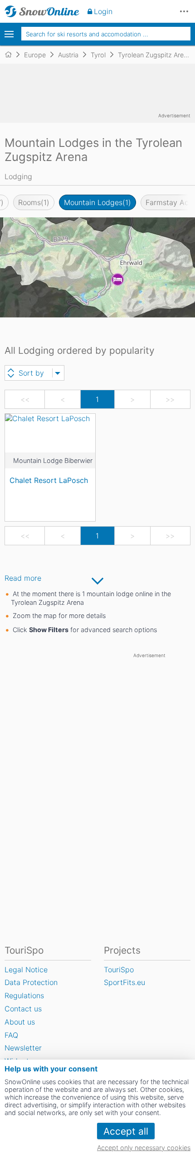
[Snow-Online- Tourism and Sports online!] (12, 54)
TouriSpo (119, 969)
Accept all (125, 1131)
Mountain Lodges (97, 202)
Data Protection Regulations (31, 989)
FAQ (11, 1035)
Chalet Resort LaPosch (49, 480)
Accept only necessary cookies (143, 1147)
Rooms (33, 202)
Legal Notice (26, 969)
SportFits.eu (124, 982)
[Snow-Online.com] (42, 11)
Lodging (18, 176)
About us (20, 1021)
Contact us (23, 1008)
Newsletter (23, 1047)
